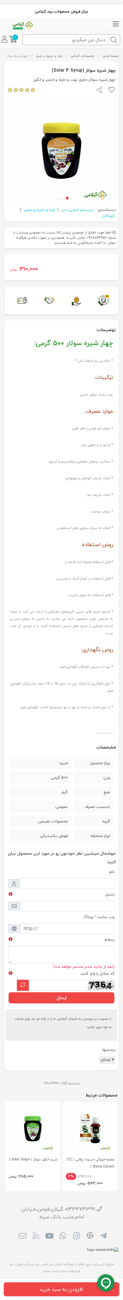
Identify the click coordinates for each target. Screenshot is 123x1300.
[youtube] (49, 1236)
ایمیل (109, 894)
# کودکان (107, 1060)
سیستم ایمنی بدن (77, 209)
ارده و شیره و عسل (49, 56)
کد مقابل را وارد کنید (97, 973)
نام (111, 871)
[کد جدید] (23, 985)
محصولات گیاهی (82, 56)
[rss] (36, 1236)
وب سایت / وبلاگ (98, 916)
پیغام (109, 939)
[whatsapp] (63, 1236)
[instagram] (76, 1236)
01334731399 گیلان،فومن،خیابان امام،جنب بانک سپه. (58, 1213)
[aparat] (90, 1236)
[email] (22, 1236)
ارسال (61, 998)
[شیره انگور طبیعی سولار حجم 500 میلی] (33, 1128)
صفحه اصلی (111, 56)
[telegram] (103, 1236)
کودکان (108, 215)
